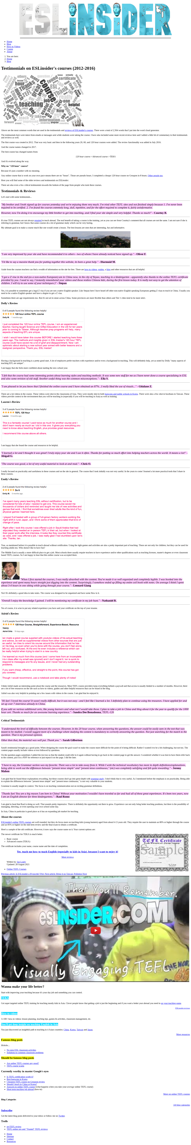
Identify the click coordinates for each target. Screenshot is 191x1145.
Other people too (155, 175)
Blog (9, 44)
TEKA (5, 997)
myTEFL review (14, 1126)
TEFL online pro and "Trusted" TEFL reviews (27, 1129)
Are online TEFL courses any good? (23, 1063)
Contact (10, 1139)
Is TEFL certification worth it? (20, 1077)
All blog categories (181, 1105)
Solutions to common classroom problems (25, 1052)
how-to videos (90, 269)
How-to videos (9, 1013)
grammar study (97, 779)
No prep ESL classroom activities (21, 1050)
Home (9, 41)
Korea (73, 1029)
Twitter (61, 1116)
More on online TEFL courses (176, 1094)
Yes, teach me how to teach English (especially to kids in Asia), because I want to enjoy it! (67, 851)
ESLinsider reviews (182, 1008)
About (9, 51)
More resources (183, 1034)
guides (101, 269)
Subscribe (6, 1110)
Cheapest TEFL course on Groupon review (26, 1082)
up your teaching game (171, 1003)
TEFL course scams (15, 1066)
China (66, 1029)
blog (108, 269)
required (38, 220)
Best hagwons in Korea (17, 1079)
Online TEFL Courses (16, 869)
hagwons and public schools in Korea (121, 394)
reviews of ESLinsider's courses (79, 130)
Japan (90, 1029)
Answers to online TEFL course (21, 1087)
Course (10, 49)
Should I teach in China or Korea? (22, 1084)
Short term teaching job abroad (20, 1089)
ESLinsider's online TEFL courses (16, 822)
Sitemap (10, 1136)
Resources (11, 1141)
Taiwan (80, 1029)
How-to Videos (13, 46)
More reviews (68, 857)
